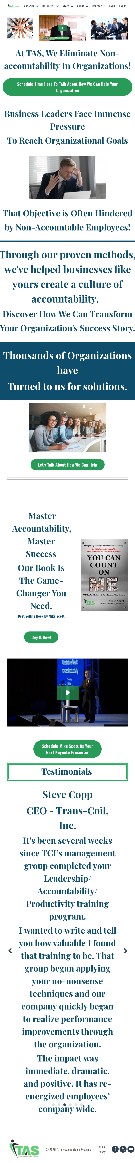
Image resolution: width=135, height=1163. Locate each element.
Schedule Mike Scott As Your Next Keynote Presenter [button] (67, 749)
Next (125, 951)
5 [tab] (76, 1104)
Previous (9, 951)
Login (112, 6)
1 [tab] (53, 1104)
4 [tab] (70, 1104)
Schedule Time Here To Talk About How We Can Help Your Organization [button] (67, 87)
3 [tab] (64, 1104)
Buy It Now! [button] (41, 637)
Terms (101, 1147)
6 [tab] (81, 1104)
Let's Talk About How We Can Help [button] (67, 464)
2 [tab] (59, 1104)
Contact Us (98, 6)
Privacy (101, 1152)
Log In (122, 6)
